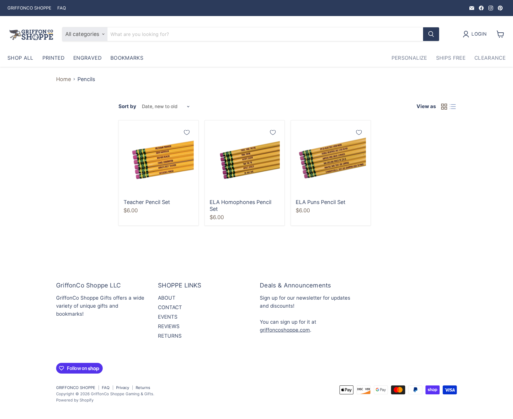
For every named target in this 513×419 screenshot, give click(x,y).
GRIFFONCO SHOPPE (29, 8)
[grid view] (444, 106)
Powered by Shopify (75, 400)
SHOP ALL (20, 58)
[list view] (452, 106)
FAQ (61, 8)
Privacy (122, 387)
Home (63, 79)
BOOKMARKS (126, 58)
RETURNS (170, 336)
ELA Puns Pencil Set (321, 202)
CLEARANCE (490, 58)
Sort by (127, 106)
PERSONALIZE (409, 58)
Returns (143, 387)
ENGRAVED (87, 58)
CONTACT (170, 307)
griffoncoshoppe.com (285, 330)
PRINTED (53, 58)
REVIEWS (169, 326)
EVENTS (168, 317)
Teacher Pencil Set (147, 202)
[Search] (431, 34)
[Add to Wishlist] (187, 132)
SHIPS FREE (451, 58)
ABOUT (166, 298)
